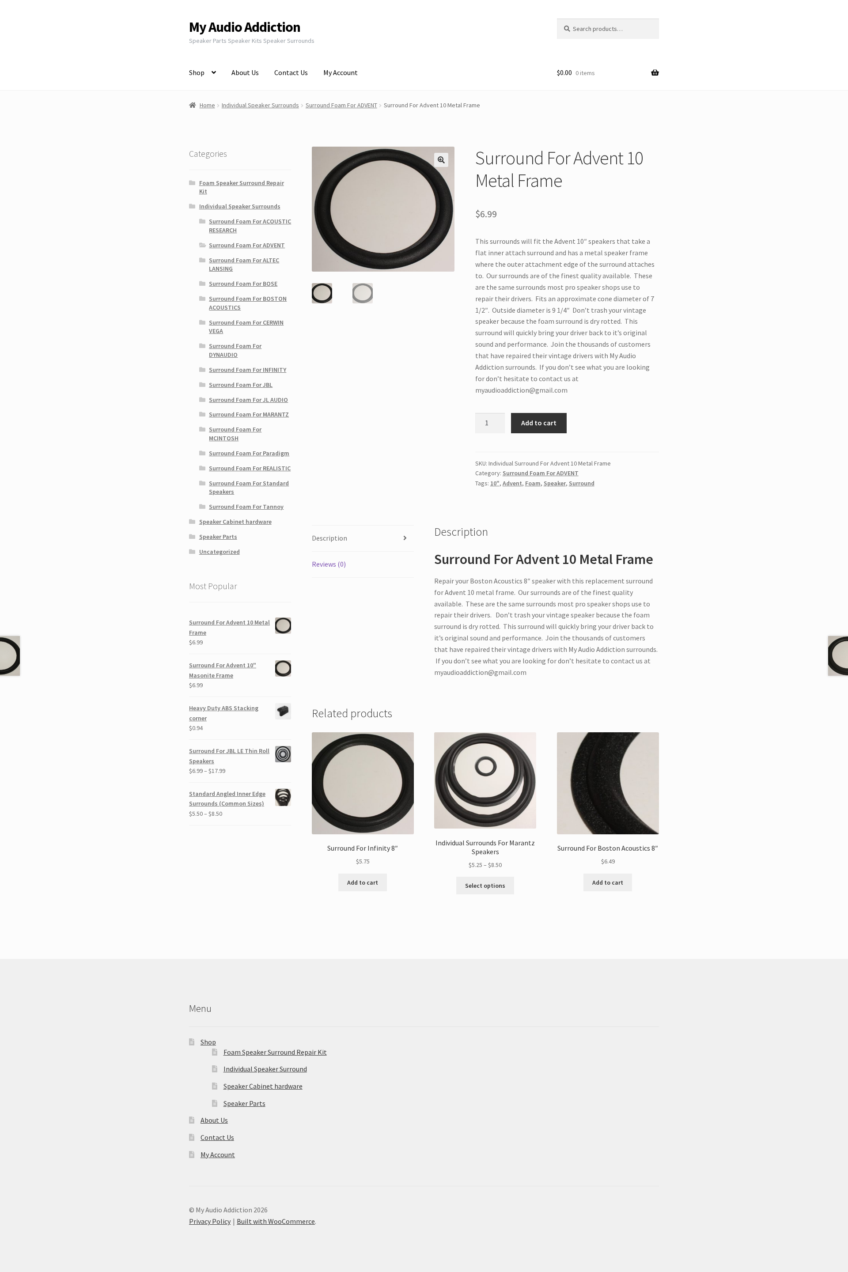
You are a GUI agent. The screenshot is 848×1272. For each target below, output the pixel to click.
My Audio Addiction (244, 27)
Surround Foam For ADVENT (341, 105)
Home (207, 105)
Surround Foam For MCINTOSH (235, 433)
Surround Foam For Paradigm (249, 453)
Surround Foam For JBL (241, 385)
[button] (441, 160)
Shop (196, 72)
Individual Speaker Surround (265, 1068)
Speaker (555, 483)
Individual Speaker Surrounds (260, 105)
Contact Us (291, 72)
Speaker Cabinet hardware (235, 522)
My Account (340, 72)
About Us (245, 72)
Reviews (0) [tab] (329, 564)
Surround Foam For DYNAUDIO (235, 350)
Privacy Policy (210, 1221)
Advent (512, 483)
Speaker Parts (218, 537)
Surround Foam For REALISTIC (250, 468)
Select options (485, 886)
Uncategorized (219, 552)
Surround (581, 483)
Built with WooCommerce (276, 1221)
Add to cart (538, 422)
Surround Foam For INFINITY (247, 370)
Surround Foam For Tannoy (246, 507)
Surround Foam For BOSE (243, 284)
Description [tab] (329, 538)
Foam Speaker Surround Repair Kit (275, 1052)
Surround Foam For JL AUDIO (248, 400)
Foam (533, 483)
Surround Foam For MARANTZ (249, 414)
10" (495, 483)
